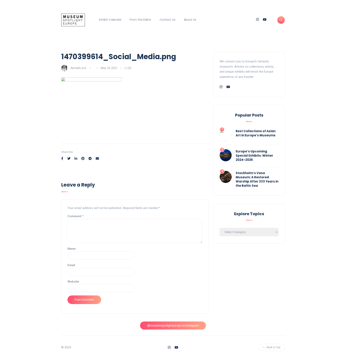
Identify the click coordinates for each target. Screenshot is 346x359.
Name (71, 248)
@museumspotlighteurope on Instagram (173, 325)
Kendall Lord (78, 68)
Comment (75, 216)
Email (71, 265)
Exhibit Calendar (110, 20)
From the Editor (140, 20)
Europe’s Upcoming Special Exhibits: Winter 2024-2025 (254, 155)
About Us (190, 20)
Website (73, 281)
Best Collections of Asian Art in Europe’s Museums (256, 133)
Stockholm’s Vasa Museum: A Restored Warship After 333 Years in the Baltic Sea (257, 179)
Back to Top (274, 347)
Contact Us (167, 20)
